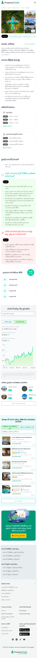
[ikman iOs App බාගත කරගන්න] (27, 634)
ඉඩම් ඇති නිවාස (6, 593)
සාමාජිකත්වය (5, 627)
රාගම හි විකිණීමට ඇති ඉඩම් (11, 559)
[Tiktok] (20, 639)
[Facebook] (13, 639)
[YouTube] (24, 639)
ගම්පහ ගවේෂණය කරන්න (18, 403)
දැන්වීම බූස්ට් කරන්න (6, 630)
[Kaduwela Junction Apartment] (18, 453)
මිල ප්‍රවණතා (5, 596)
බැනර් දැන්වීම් (4, 633)
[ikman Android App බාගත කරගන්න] (27, 629)
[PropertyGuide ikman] (10, 2)
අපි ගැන (3, 610)
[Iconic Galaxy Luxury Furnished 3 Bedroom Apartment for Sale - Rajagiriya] (18, 441)
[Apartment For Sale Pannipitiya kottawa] (18, 490)
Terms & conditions (7, 613)
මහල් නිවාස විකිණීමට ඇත (9, 587)
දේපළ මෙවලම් (5, 600)
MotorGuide (22, 610)
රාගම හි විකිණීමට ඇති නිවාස (11, 556)
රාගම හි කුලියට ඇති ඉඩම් (10, 574)
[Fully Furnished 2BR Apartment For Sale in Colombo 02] (18, 477)
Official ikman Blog (24, 613)
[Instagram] (16, 639)
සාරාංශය (4, 36)
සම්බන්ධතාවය (27, 36)
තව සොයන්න (18, 501)
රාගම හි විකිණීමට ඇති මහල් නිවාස (13, 552)
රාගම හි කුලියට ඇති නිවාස (11, 571)
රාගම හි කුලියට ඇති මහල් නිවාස (12, 567)
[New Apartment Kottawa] (18, 465)
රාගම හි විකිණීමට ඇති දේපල (10, 549)
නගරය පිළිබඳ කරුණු (15, 36)
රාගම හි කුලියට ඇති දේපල (9, 564)
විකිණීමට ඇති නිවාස (7, 590)
